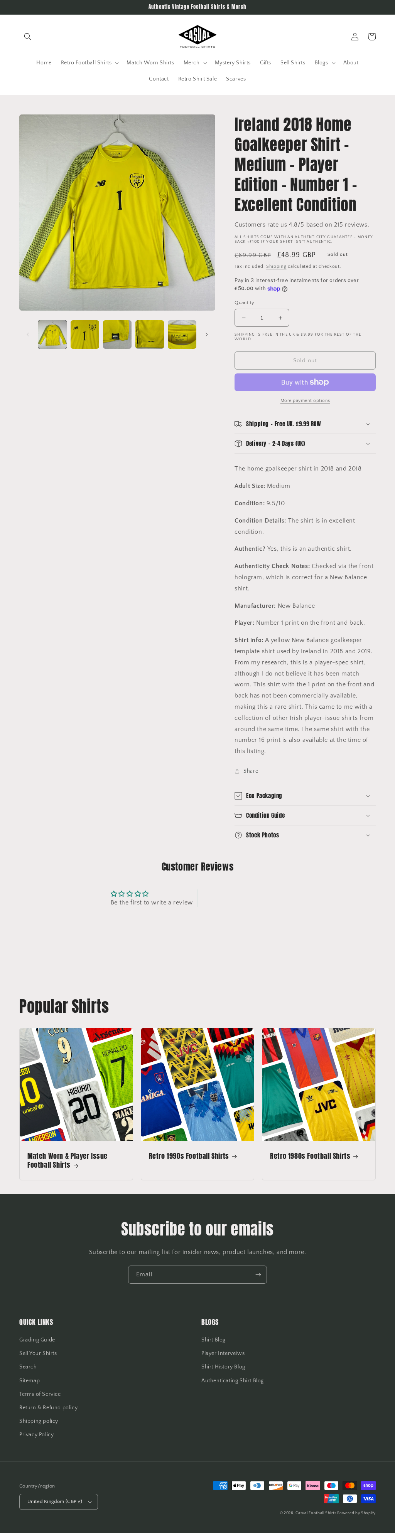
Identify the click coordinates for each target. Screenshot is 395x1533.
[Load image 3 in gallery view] (117, 334)
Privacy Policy (36, 1435)
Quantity (244, 302)
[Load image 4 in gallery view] (149, 334)
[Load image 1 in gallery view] (52, 334)
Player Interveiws (223, 1353)
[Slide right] (206, 334)
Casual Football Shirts (316, 1513)
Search (28, 1367)
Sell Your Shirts (38, 1353)
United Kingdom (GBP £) (55, 1501)
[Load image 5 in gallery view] (182, 334)
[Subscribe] (258, 1275)
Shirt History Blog (223, 1367)
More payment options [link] (305, 400)
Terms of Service (40, 1394)
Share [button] (250, 771)
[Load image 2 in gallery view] (85, 334)
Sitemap (29, 1381)
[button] (27, 36)
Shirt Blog (213, 1340)
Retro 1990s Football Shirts (189, 1155)
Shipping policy (38, 1421)
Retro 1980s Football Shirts (310, 1155)
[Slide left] (27, 334)
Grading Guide (37, 1340)
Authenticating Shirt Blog (232, 1381)
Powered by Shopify (356, 1513)
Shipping (276, 266)
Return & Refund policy (48, 1408)
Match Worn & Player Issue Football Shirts (67, 1160)
